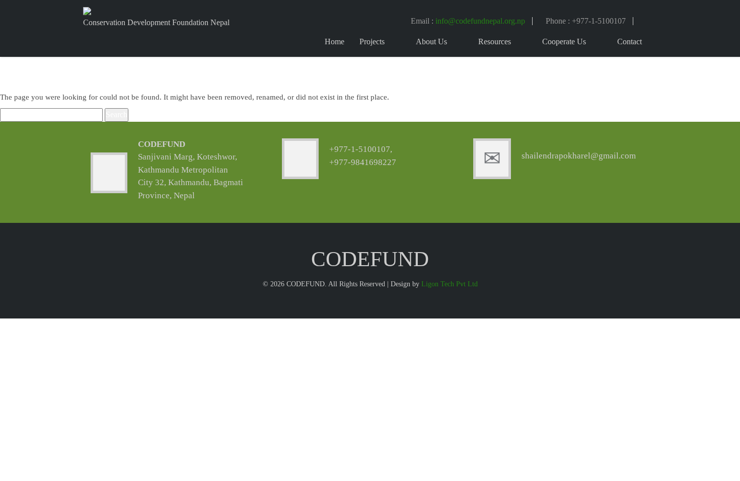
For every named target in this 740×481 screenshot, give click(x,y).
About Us (431, 41)
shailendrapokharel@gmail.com (579, 156)
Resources (494, 41)
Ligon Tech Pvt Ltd (449, 284)
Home (334, 41)
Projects (372, 41)
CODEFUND (161, 144)
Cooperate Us (564, 41)
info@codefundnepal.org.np (480, 21)
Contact (629, 41)
